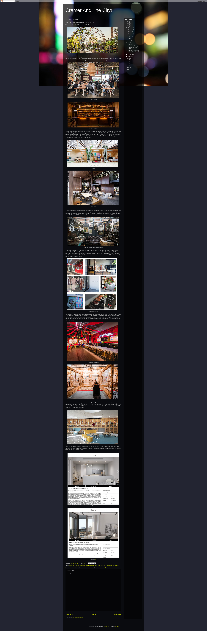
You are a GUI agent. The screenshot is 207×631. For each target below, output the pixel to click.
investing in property (74, 567)
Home (94, 614)
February (130, 54)
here (96, 505)
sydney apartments (99, 567)
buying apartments (111, 565)
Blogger (117, 626)
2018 (128, 63)
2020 (128, 61)
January (130, 56)
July (129, 38)
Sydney (92, 567)
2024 (128, 22)
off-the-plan (82, 567)
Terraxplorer (106, 626)
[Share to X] (92, 563)
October (130, 31)
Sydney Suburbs (108, 567)
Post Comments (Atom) (77, 617)
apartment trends (102, 565)
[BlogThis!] (90, 563)
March (129, 44)
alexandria (71, 565)
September (130, 33)
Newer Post (69, 614)
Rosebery (88, 567)
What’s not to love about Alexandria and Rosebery (134, 51)
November (130, 29)
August (130, 36)
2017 (128, 65)
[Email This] (89, 563)
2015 (128, 69)
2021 (128, 59)
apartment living (94, 565)
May (129, 42)
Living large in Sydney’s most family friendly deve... (133, 47)
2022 (128, 26)
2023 (128, 24)
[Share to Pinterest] (95, 563)
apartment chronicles (85, 565)
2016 (128, 67)
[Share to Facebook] (93, 563)
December (130, 27)
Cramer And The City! (88, 10)
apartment (77, 565)
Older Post (117, 614)
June (129, 40)
